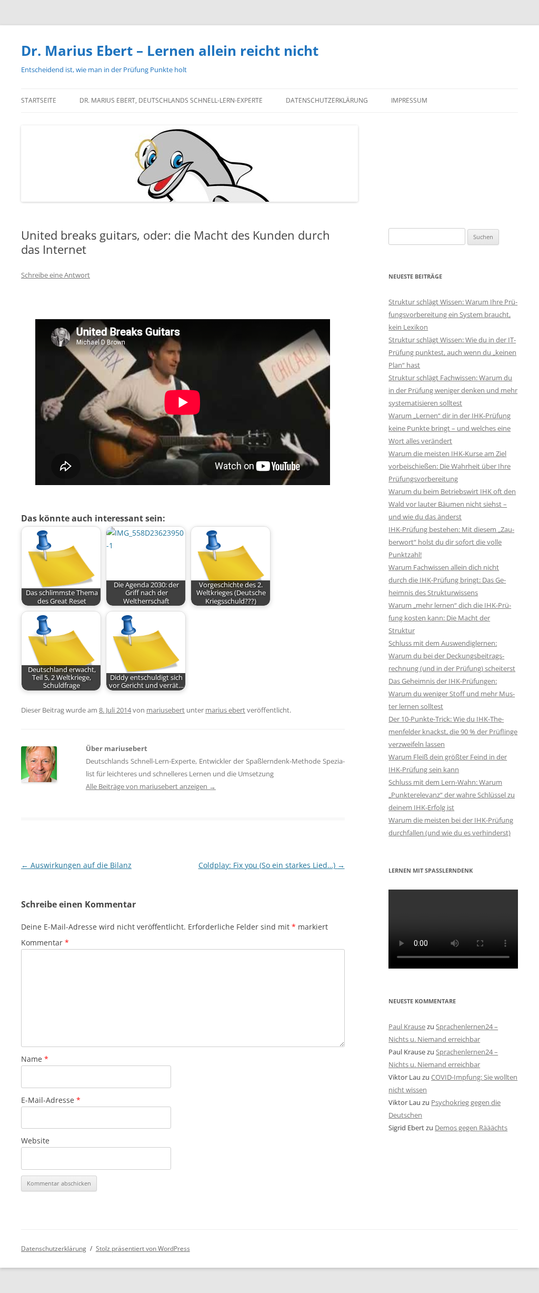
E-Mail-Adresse (51, 1100)
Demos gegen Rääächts (471, 1127)
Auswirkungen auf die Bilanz (76, 865)
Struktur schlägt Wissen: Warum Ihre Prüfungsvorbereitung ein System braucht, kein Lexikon (452, 314)
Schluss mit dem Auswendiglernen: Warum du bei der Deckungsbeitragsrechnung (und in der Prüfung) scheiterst (451, 655)
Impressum (409, 100)
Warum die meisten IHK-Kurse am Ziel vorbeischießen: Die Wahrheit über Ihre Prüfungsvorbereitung (449, 466)
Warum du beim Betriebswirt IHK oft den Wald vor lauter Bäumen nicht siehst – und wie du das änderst (452, 504)
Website (35, 1141)
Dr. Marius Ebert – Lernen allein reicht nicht (169, 50)
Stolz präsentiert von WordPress (143, 1248)
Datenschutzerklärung (327, 100)
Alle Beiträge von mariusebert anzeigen (151, 786)
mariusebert (165, 710)
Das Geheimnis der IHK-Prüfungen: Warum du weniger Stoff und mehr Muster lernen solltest (451, 693)
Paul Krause (406, 1026)
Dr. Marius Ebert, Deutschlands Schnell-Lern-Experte (171, 100)
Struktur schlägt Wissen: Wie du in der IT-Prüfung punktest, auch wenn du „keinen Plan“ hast (452, 352)
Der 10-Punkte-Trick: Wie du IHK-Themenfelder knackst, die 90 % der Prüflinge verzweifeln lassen (452, 731)
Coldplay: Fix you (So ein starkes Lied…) (271, 865)
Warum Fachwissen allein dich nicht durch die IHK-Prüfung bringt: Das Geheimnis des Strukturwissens (447, 579)
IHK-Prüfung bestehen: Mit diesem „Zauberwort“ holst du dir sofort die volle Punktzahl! (451, 542)
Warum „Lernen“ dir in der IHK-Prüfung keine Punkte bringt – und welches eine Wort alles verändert (449, 428)
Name (34, 1059)
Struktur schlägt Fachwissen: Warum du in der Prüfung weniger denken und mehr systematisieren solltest (452, 390)
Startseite (38, 100)
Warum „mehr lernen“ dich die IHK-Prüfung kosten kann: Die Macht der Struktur (449, 617)
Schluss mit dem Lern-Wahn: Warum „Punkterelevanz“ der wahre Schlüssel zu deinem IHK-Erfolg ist (451, 794)
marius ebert (225, 710)
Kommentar (45, 942)
